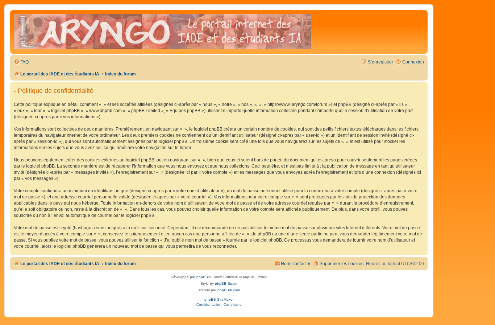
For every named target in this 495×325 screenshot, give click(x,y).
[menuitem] (21, 62)
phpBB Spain (226, 283)
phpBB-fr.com (228, 290)
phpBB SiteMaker (219, 299)
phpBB (202, 277)
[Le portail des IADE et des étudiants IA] (162, 32)
